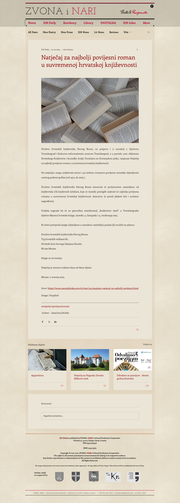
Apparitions (37, 375)
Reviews (113, 32)
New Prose (67, 32)
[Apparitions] (47, 360)
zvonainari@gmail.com (124, 493)
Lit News (99, 32)
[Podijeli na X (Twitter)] (49, 321)
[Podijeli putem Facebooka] (42, 321)
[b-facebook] (152, 6)
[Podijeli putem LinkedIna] (55, 321)
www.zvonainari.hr (91, 455)
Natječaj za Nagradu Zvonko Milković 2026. (89, 377)
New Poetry (49, 32)
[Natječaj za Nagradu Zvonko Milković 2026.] (90, 360)
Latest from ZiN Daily (60, 312)
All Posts (33, 32)
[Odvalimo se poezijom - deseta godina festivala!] (133, 360)
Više (126, 32)
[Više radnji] (137, 49)
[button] (148, 32)
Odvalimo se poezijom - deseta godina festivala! (133, 377)
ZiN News (83, 32)
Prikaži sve (147, 344)
